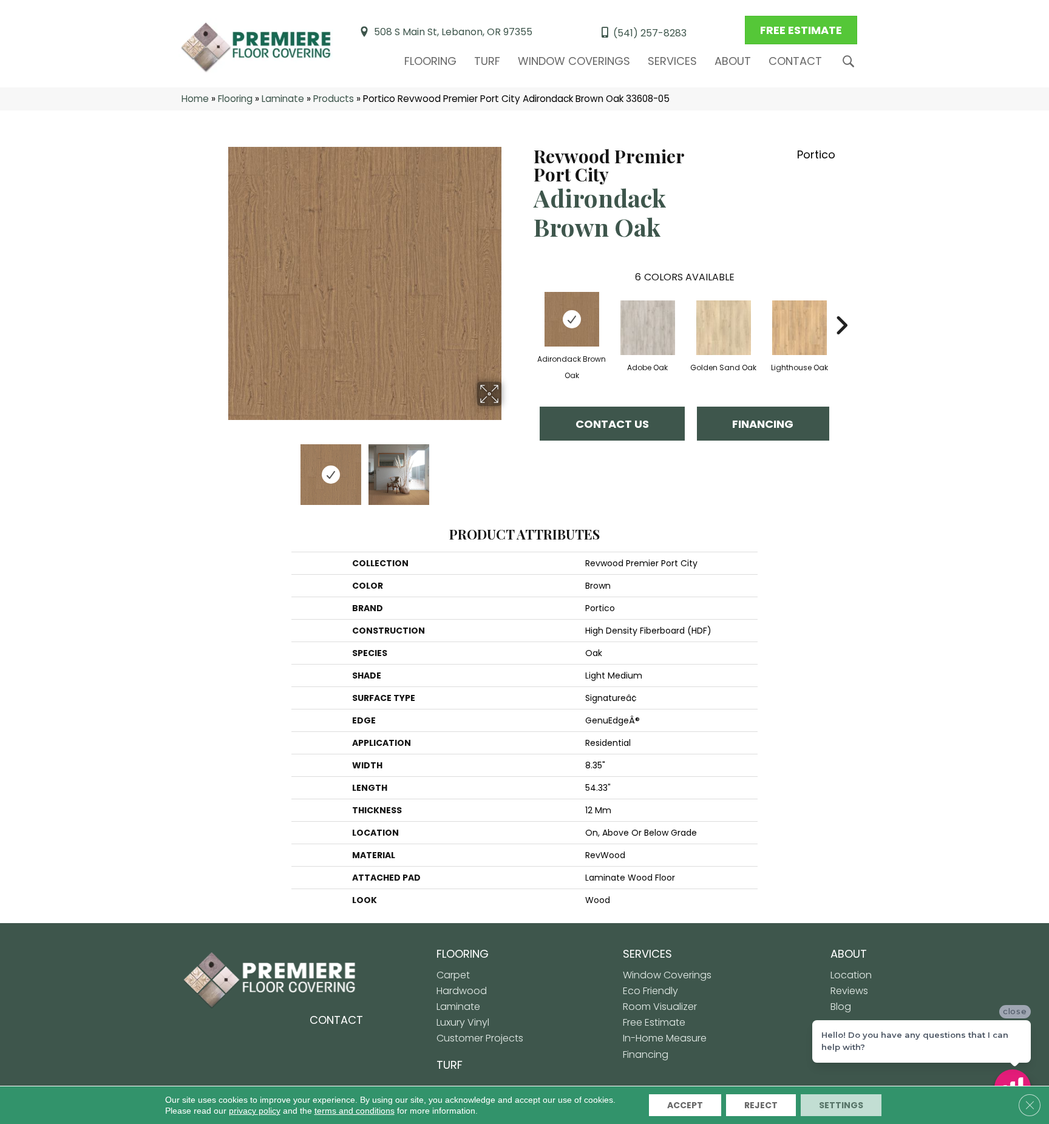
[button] (851, 61)
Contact (795, 61)
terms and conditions (354, 1111)
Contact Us (612, 424)
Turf (487, 61)
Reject (761, 1105)
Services (672, 61)
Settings (841, 1105)
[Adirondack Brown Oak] (571, 319)
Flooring (430, 61)
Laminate (283, 98)
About (733, 61)
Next (509, 468)
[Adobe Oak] (647, 327)
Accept (685, 1105)
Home (195, 98)
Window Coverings (574, 61)
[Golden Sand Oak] (723, 327)
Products (333, 98)
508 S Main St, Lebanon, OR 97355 (453, 32)
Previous (220, 468)
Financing (762, 424)
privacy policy (254, 1111)
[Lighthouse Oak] (799, 327)
